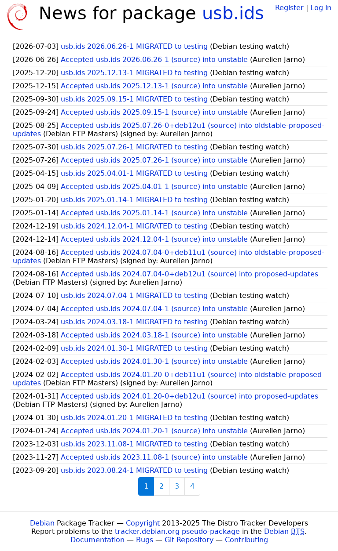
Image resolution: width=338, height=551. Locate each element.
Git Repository (189, 540)
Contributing (246, 540)
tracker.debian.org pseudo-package (177, 531)
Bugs (144, 540)
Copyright (143, 523)
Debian (42, 523)
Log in (320, 8)
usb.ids (233, 13)
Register (289, 8)
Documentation (97, 540)
